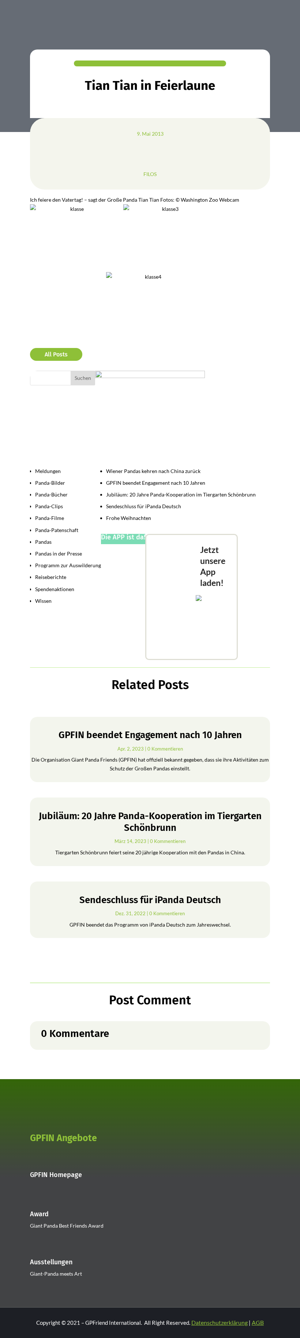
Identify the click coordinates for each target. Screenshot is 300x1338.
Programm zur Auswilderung (68, 565)
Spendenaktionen (54, 589)
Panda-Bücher (51, 494)
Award (39, 1214)
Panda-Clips (49, 506)
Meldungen (48, 471)
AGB (258, 1322)
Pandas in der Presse (58, 553)
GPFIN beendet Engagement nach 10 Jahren (155, 483)
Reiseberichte (50, 577)
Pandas (43, 542)
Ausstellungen (51, 1262)
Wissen (43, 601)
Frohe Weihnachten (128, 518)
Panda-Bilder (50, 483)
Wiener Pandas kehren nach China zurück (153, 471)
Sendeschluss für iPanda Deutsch (143, 506)
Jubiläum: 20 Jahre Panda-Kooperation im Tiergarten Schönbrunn (181, 494)
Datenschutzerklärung (219, 1322)
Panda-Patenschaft (56, 530)
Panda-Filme (49, 518)
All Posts (56, 354)
